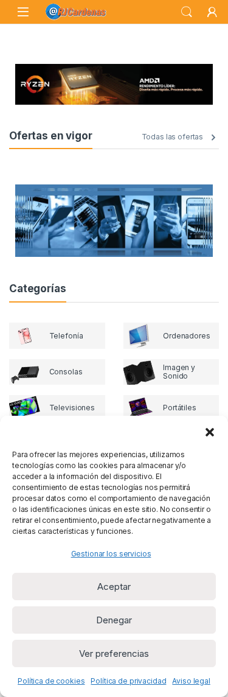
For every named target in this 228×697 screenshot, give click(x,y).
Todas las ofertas (173, 136)
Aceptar (114, 586)
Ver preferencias (114, 653)
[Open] (23, 12)
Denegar (114, 620)
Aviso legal (191, 680)
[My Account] (212, 12)
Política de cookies (51, 680)
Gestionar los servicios (111, 553)
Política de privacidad (128, 680)
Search (186, 12)
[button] (210, 431)
